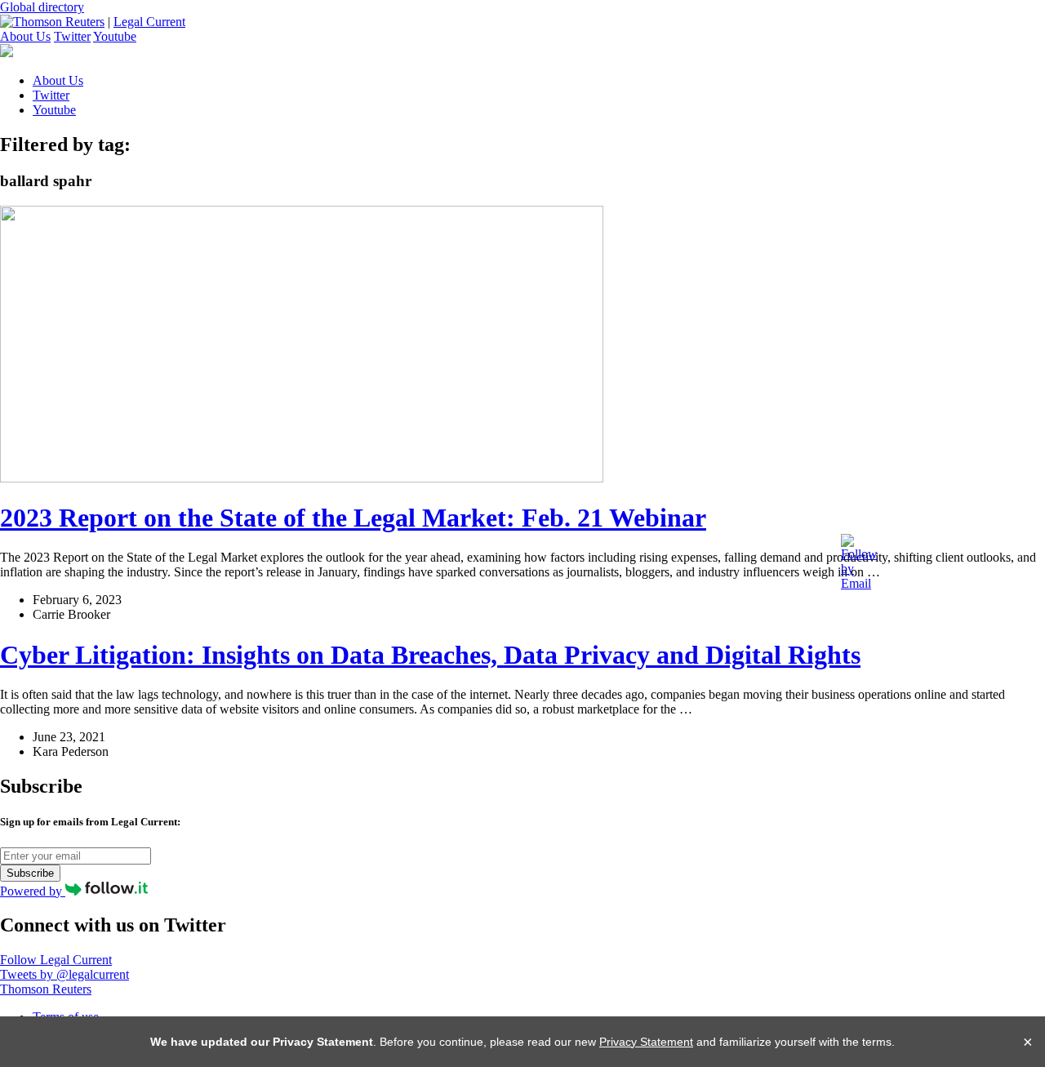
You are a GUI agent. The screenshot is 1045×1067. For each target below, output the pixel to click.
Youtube (114, 36)
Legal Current (149, 22)
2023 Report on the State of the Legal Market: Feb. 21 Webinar (353, 517)
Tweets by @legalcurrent (64, 974)
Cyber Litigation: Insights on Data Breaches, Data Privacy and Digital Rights (430, 654)
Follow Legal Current (56, 960)
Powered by (32, 891)
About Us (25, 36)
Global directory (42, 7)
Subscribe (30, 873)
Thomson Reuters (45, 989)
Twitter (72, 36)
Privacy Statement (646, 1041)
